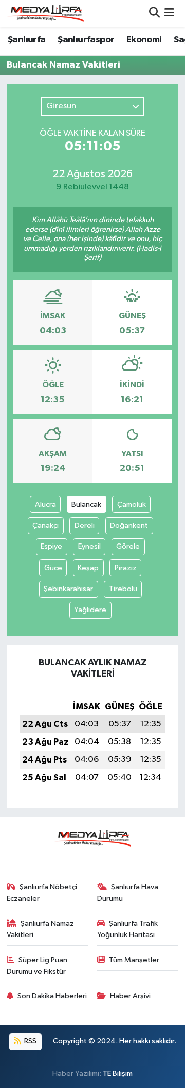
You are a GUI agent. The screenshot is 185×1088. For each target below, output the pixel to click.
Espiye (51, 546)
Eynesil (89, 546)
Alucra (45, 504)
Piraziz (126, 568)
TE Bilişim (118, 1073)
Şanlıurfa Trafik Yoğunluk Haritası (127, 929)
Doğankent (129, 525)
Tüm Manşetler (134, 960)
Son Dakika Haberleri (52, 996)
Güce (53, 568)
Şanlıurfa (27, 40)
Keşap (88, 568)
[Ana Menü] (169, 13)
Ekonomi (144, 40)
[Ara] (154, 13)
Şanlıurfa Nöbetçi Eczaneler (42, 892)
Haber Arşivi (130, 996)
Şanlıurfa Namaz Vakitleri (41, 929)
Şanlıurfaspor (86, 40)
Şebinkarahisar (68, 589)
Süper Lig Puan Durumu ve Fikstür (37, 965)
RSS (29, 1041)
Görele (128, 546)
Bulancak (86, 504)
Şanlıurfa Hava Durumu (128, 892)
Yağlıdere (90, 610)
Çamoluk (131, 504)
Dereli (85, 525)
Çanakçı (45, 525)
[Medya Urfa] (45, 13)
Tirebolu (123, 589)
